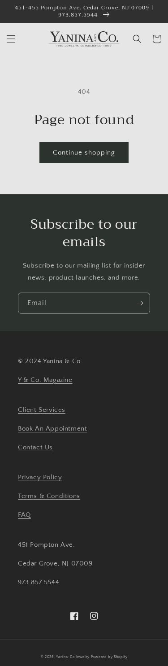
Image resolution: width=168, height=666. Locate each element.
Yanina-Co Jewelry (73, 657)
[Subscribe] (140, 303)
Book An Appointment (52, 428)
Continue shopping (84, 152)
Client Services (41, 410)
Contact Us (35, 447)
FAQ (24, 515)
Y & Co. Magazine (45, 380)
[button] (11, 39)
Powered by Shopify (109, 657)
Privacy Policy (40, 477)
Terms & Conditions (49, 496)
